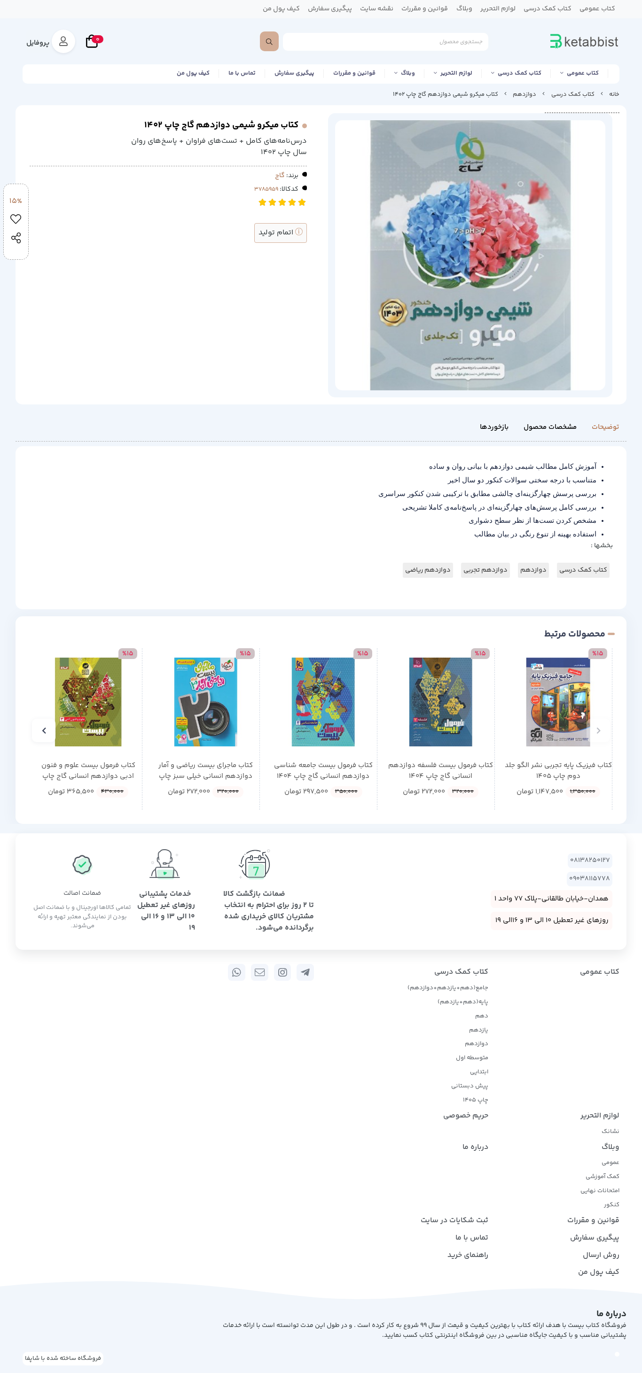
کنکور (611, 1205)
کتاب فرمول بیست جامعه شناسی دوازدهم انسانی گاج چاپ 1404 (323, 771)
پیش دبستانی (469, 1086)
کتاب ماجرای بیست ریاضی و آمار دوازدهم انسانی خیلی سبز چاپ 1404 (205, 771)
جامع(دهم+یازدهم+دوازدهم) (447, 988)
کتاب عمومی (583, 73)
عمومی (610, 1162)
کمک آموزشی (602, 1176)
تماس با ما (242, 73)
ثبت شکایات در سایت (454, 1220)
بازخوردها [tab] (494, 427)
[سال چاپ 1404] (323, 702)
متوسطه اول (472, 1058)
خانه (614, 94)
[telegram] (305, 972)
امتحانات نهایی (599, 1190)
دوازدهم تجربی (485, 570)
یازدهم (478, 1030)
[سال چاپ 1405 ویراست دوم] (558, 702)
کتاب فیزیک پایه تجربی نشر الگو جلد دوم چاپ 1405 (558, 771)
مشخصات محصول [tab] (550, 427)
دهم (481, 1016)
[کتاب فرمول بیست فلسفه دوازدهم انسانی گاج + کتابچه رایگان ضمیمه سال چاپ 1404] (440, 702)
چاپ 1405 (475, 1100)
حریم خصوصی (465, 1116)
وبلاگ (408, 73)
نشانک (610, 1131)
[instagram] (282, 972)
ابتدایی (479, 1072)
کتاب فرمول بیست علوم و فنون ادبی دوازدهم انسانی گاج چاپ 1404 (88, 771)
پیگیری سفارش (294, 73)
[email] (259, 972)
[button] (598, 730)
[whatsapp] (236, 972)
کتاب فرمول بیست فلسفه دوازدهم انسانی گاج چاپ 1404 (440, 771)
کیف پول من (193, 73)
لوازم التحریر (456, 73)
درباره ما (475, 1147)
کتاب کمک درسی (519, 73)
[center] (269, 41)
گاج (280, 176)
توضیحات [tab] (605, 427)
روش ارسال (601, 1255)
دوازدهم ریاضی (428, 570)
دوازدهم (524, 94)
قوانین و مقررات (354, 73)
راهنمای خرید (467, 1255)
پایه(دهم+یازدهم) (463, 1002)
